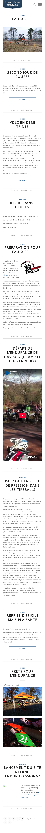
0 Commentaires (26, 60)
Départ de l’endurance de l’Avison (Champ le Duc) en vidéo (22, 354)
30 (5, 822)
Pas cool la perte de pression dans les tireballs (22, 485)
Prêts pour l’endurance (22, 673)
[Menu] (39, 4)
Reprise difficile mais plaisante (22, 617)
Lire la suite (22, 100)
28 (17, 818)
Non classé (22, 199)
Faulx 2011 (22, 19)
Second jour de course (22, 74)
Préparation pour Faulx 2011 (22, 249)
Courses (22, 15)
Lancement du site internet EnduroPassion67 (22, 771)
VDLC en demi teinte (22, 124)
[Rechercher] (33, 4)
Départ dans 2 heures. (22, 205)
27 (13, 818)
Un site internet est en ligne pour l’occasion (30, 794)
